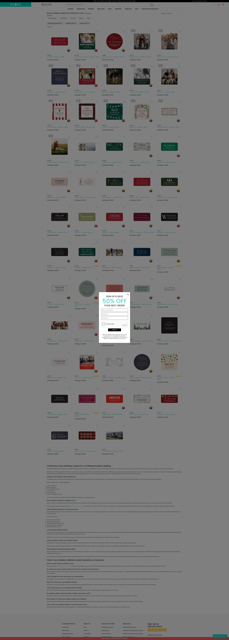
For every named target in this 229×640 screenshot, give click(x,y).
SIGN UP (114, 330)
